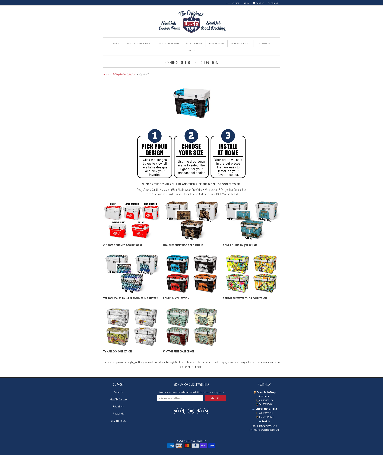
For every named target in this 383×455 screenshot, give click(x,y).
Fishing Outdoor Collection (191, 62)
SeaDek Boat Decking (136, 43)
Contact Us (118, 392)
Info (190, 50)
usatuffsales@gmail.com (268, 425)
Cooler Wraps (216, 43)
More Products (239, 43)
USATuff (186, 440)
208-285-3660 (268, 404)
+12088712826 (232, 3)
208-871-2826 (268, 400)
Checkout (273, 3)
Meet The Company (118, 399)
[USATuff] (191, 22)
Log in (246, 3)
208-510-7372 (268, 413)
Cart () (259, 3)
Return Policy (118, 406)
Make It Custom (194, 43)
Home (116, 43)
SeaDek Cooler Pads (168, 43)
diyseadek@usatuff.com (270, 429)
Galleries (262, 43)
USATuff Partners (118, 420)
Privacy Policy (118, 413)
